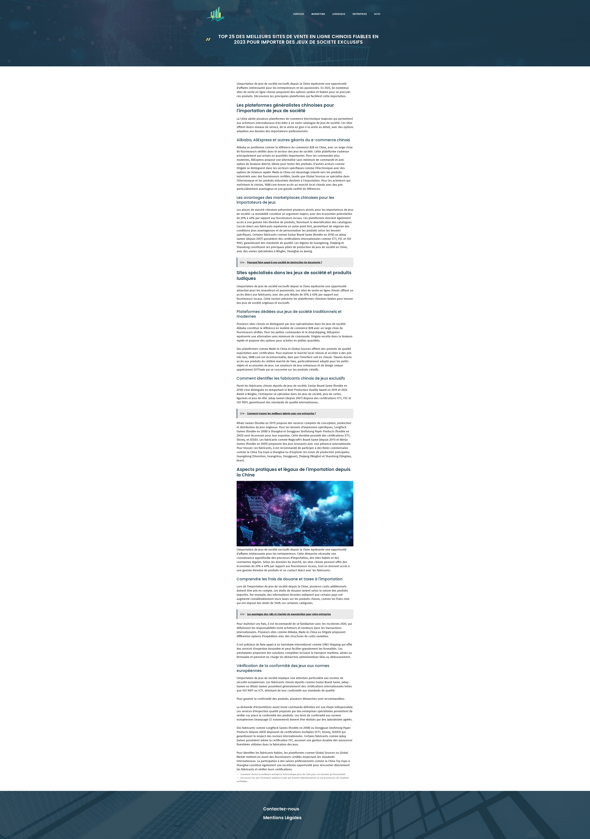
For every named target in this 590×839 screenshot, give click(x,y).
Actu (377, 14)
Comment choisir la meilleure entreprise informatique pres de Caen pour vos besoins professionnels (293, 774)
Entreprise (360, 14)
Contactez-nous (281, 809)
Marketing (318, 14)
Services (298, 14)
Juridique (338, 14)
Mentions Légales (282, 818)
